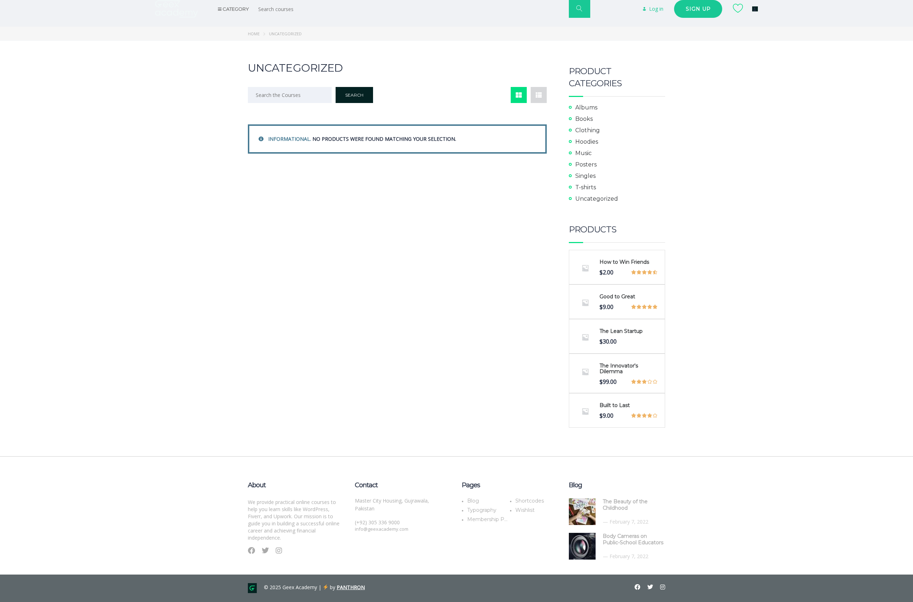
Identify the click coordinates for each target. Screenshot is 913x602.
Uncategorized (596, 198)
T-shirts (585, 187)
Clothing (587, 130)
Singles (585, 176)
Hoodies (586, 141)
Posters (586, 164)
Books (584, 118)
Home (254, 33)
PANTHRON (351, 587)
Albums (586, 107)
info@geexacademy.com (381, 529)
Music (583, 153)
